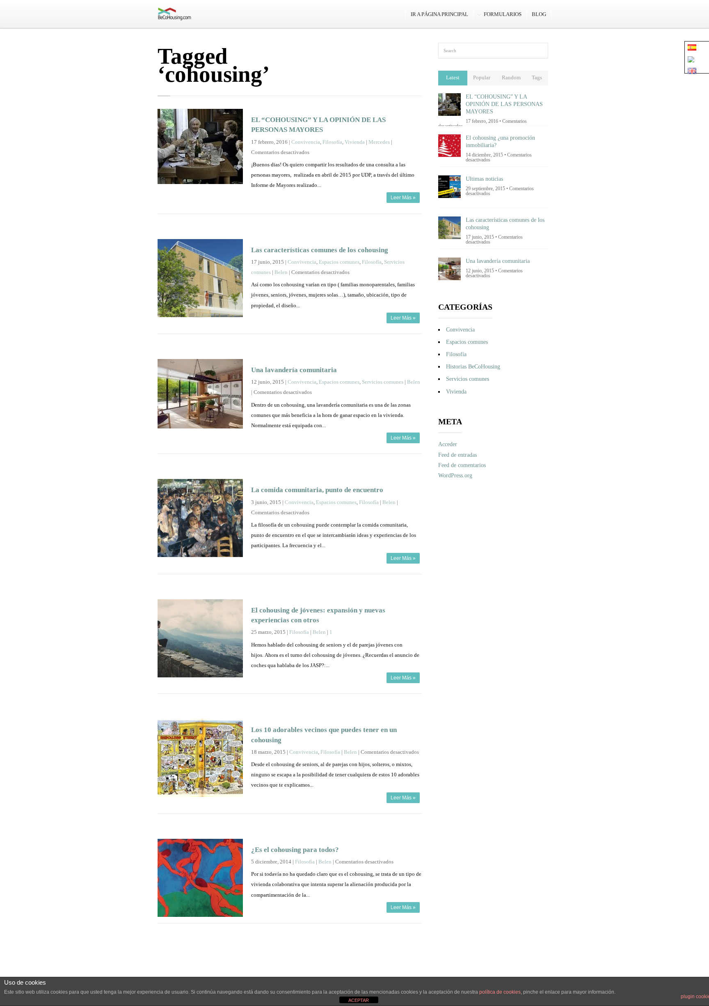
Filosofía (332, 142)
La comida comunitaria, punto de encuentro (317, 490)
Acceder (447, 444)
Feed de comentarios (462, 465)
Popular (481, 78)
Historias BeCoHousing (473, 367)
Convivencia (305, 142)
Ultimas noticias (484, 179)
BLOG (539, 14)
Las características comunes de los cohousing (319, 250)
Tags (537, 78)
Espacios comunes (339, 262)
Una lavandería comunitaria (294, 370)
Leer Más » (403, 197)
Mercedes (379, 142)
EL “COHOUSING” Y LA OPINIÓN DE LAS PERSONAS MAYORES (504, 104)
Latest (453, 78)
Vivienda (355, 142)
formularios (502, 14)
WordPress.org (455, 475)
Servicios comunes (382, 382)
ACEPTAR (358, 1000)
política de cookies (500, 992)
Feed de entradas (457, 455)
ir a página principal (439, 14)
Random (511, 78)
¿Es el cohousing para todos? (295, 850)
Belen (281, 272)
